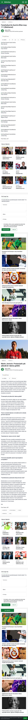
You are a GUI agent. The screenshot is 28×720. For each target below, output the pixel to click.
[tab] (20, 235)
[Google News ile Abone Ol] (5, 36)
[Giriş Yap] (26, 2)
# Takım (19, 510)
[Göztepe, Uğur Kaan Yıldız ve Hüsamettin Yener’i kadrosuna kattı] (7, 544)
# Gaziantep (4, 510)
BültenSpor (7, 2)
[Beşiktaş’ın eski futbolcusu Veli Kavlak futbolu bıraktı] (20, 558)
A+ (15, 39)
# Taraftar (4, 513)
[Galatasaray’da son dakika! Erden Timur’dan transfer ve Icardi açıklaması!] (7, 154)
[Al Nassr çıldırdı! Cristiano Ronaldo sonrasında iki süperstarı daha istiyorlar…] (14, 263)
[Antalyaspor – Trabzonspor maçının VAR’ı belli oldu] (7, 529)
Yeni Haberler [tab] (7, 235)
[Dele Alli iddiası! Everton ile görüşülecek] (14, 296)
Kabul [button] (25, 718)
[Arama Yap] (23, 2)
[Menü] (2, 2)
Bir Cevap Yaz (5, 196)
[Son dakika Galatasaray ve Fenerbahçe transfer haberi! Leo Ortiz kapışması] (7, 168)
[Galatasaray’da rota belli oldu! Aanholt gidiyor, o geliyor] (7, 183)
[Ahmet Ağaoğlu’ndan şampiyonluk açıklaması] (20, 168)
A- (18, 39)
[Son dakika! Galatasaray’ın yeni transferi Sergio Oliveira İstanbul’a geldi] (20, 183)
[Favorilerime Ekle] (9, 40)
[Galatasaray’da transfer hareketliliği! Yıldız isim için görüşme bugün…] (7, 558)
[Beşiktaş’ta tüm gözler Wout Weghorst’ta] (20, 529)
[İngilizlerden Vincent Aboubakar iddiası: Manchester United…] (14, 313)
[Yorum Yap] (12, 40)
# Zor (10, 513)
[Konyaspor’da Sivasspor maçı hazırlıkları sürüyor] (14, 246)
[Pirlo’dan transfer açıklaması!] (20, 154)
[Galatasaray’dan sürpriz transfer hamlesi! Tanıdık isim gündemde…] (14, 280)
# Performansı (12, 510)
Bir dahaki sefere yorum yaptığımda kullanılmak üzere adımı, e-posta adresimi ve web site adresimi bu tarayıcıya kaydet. (14, 225)
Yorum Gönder (6, 229)
